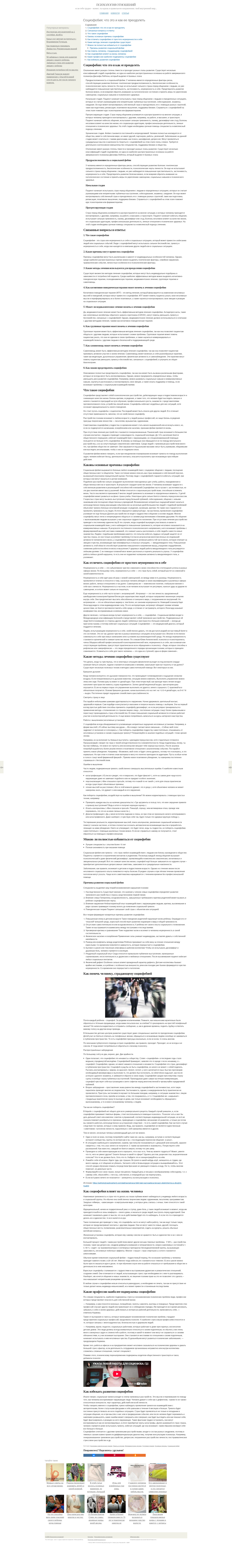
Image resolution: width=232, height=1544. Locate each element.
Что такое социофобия (97, 33)
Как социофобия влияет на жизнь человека (106, 53)
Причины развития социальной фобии (107, 48)
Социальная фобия (173, 1446)
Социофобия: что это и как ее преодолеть (106, 27)
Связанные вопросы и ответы (100, 30)
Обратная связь (134, 1537)
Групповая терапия (148, 1446)
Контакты (90, 1537)
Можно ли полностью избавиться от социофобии (109, 45)
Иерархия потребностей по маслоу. (62, 70)
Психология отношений (116, 5)
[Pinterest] (114, 1455)
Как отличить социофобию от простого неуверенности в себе (114, 39)
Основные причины (161, 1446)
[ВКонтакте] (93, 1455)
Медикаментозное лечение (133, 1446)
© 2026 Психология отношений (54, 1537)
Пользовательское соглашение (103, 1537)
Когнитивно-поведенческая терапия (101, 1446)
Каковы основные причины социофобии (105, 36)
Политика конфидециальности (97, 1539)
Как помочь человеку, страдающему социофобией (109, 50)
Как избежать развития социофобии (103, 59)
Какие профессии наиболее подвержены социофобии (111, 56)
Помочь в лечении (118, 1446)
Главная (104, 13)
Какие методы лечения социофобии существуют (109, 42)
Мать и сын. (52, 53)
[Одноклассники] (135, 1455)
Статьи (125, 13)
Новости (115, 13)
